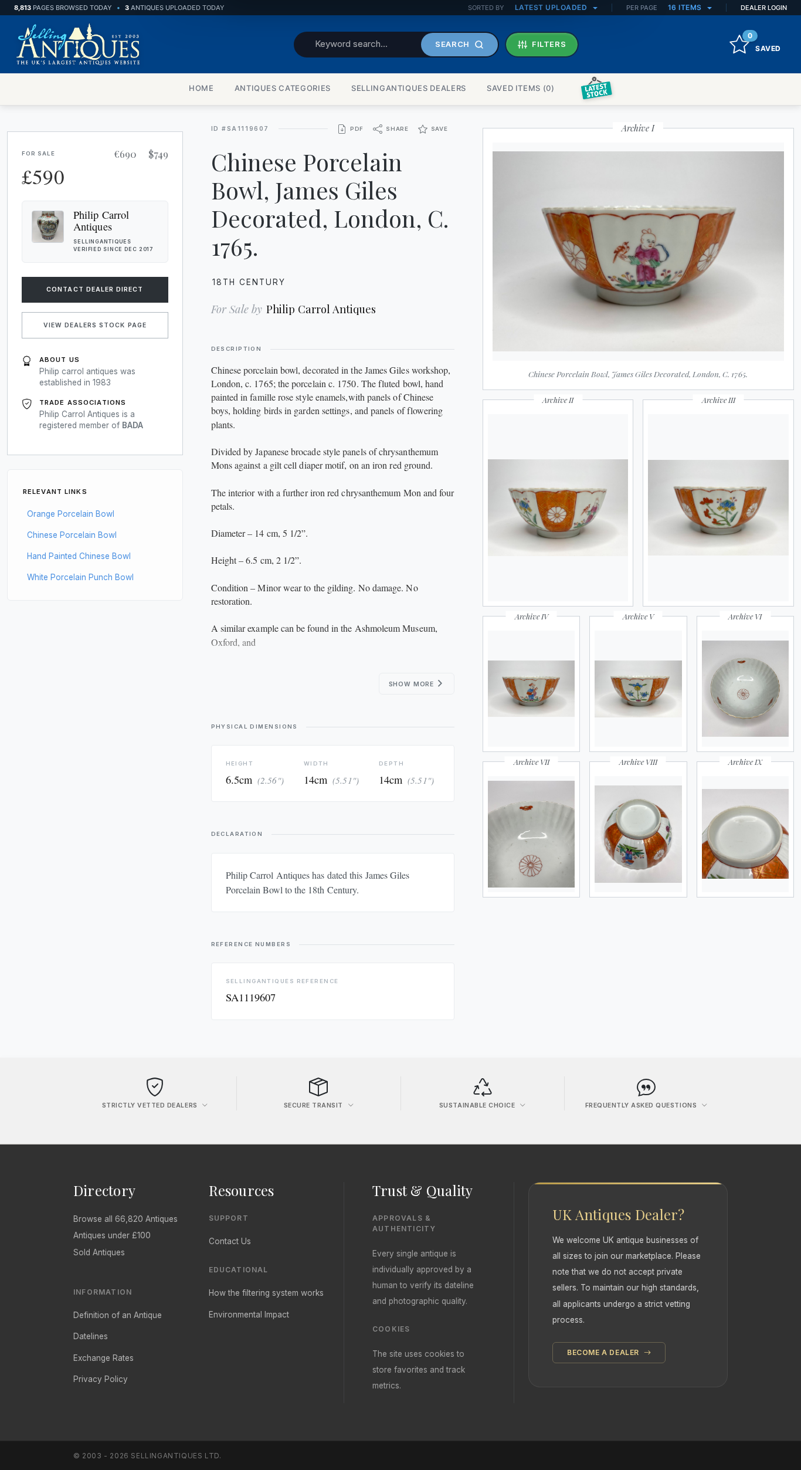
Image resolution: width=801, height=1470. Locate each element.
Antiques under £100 (112, 1235)
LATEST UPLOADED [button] (552, 7)
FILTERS (549, 44)
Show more (412, 684)
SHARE (397, 129)
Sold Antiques (99, 1252)
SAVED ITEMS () (521, 88)
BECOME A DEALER (604, 1352)
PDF (357, 129)
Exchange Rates (103, 1358)
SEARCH (452, 44)
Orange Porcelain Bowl (70, 514)
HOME (201, 88)
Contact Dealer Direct (94, 289)
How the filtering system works (266, 1293)
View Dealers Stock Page (95, 325)
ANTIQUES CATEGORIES (283, 88)
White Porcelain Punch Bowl (80, 577)
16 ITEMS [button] (686, 7)
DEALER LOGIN (764, 8)
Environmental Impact (249, 1314)
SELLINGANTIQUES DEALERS (408, 88)
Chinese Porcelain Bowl (72, 535)
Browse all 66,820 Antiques (125, 1219)
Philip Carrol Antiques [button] (101, 220)
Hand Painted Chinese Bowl (79, 556)
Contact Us (230, 1241)
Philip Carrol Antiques (321, 309)
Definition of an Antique (117, 1315)
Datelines (90, 1336)
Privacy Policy (100, 1379)
